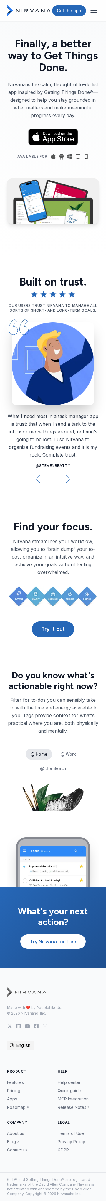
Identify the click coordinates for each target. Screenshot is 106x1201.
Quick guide (69, 1090)
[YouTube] (27, 1026)
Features (15, 1082)
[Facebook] (36, 1026)
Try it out (53, 629)
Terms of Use (71, 1133)
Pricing (13, 1090)
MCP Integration (73, 1098)
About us (15, 1133)
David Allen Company (57, 1184)
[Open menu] (93, 10)
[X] (9, 1026)
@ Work (68, 754)
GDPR (63, 1149)
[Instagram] (45, 1026)
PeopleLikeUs (49, 1007)
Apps (12, 1098)
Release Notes (72, 1107)
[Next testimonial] (62, 479)
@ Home (38, 754)
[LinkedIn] (18, 1026)
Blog (11, 1141)
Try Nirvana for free (53, 942)
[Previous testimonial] (43, 479)
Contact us (17, 1149)
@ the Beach (53, 768)
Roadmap (16, 1107)
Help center (69, 1082)
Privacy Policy (71, 1141)
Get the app (69, 10)
